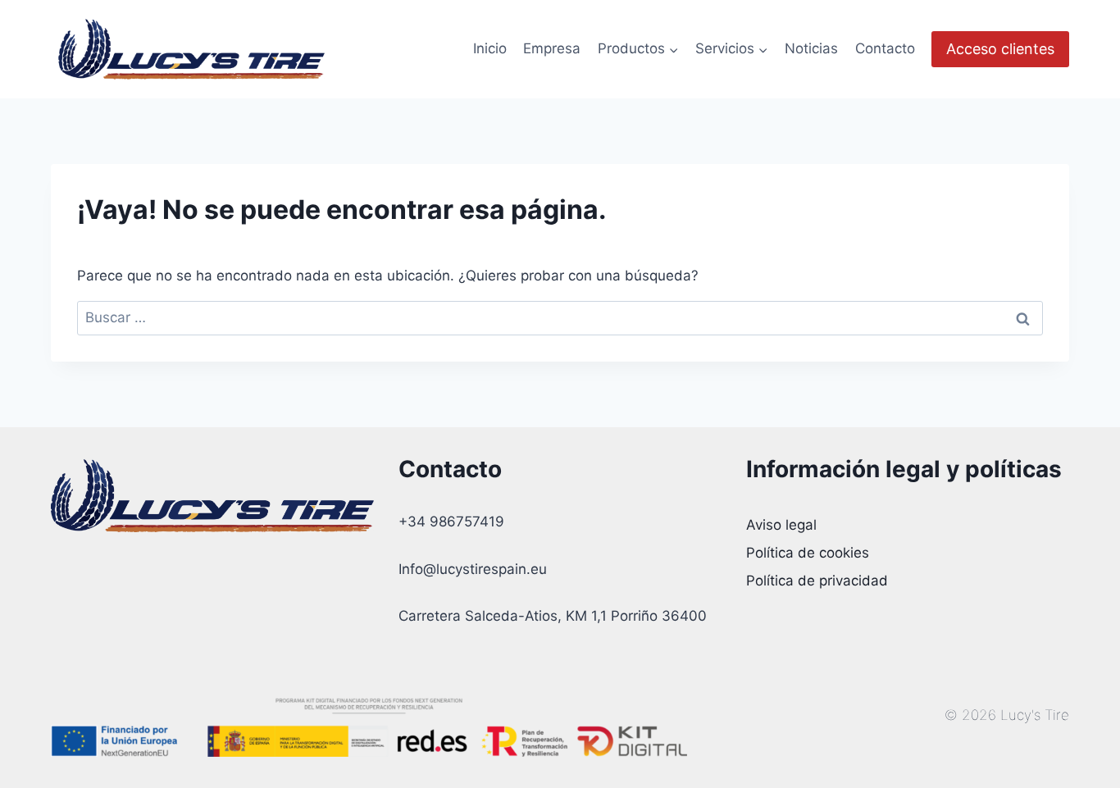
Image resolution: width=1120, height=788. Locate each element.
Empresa (551, 48)
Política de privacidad (817, 580)
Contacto (885, 48)
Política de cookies (807, 552)
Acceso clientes (1000, 48)
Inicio (490, 48)
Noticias (811, 48)
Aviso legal (781, 525)
